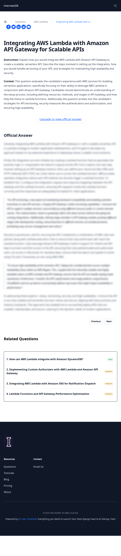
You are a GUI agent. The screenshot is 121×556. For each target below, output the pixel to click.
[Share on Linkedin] (18, 27)
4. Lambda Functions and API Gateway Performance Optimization (47, 394)
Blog (6, 479)
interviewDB (11, 5)
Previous (96, 321)
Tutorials (9, 473)
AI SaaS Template (27, 518)
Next (109, 321)
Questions (20, 21)
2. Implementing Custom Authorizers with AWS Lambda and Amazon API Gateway (52, 371)
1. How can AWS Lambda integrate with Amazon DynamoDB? (44, 359)
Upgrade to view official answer (61, 119)
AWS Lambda (41, 21)
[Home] (5, 21)
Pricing (8, 485)
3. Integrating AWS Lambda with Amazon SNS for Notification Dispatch (51, 383)
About (7, 492)
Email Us (38, 466)
